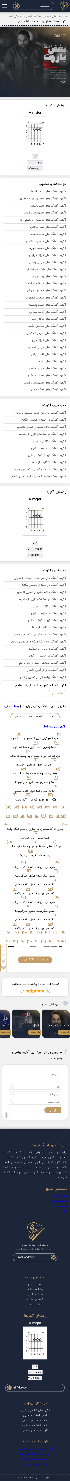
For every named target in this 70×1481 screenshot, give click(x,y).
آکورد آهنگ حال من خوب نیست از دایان (40, 413)
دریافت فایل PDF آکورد (35, 960)
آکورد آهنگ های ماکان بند (49, 319)
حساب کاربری (35, 1295)
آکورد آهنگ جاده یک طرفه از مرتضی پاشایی (38, 477)
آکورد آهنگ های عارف (52, 361)
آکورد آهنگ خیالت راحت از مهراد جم (42, 663)
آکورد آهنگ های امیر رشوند (48, 206)
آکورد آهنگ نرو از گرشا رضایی (47, 455)
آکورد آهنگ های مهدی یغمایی (46, 262)
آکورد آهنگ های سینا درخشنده (46, 283)
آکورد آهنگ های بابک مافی (48, 390)
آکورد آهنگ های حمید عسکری (46, 376)
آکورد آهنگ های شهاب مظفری (46, 298)
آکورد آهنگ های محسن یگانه (47, 326)
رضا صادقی (20, 16)
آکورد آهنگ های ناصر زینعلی (47, 354)
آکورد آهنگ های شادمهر (35, 1459)
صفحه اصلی (59, 16)
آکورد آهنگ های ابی (35, 1415)
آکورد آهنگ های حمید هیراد (47, 248)
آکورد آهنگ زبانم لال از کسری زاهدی (42, 677)
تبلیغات (62, 1211)
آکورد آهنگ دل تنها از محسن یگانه (43, 420)
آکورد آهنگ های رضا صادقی (48, 227)
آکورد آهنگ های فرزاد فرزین (47, 255)
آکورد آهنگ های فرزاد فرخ (49, 340)
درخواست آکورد (58, 1201)
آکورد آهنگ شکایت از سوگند (47, 462)
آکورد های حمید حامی (35, 1420)
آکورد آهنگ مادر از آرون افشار (46, 670)
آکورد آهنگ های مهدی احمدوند (46, 347)
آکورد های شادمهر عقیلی (35, 1410)
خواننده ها (39, 16)
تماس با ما (60, 1206)
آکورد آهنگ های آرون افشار (48, 192)
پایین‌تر (18, 716)
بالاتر (51, 716)
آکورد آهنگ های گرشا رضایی (47, 312)
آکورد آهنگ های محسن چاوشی (46, 291)
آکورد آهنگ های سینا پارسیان (46, 305)
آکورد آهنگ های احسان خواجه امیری (42, 199)
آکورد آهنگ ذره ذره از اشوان (47, 448)
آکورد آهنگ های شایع (35, 1425)
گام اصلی (35, 716)
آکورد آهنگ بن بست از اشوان (47, 656)
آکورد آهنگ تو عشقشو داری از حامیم (42, 434)
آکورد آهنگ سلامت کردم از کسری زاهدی (40, 469)
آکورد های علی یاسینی (35, 1431)
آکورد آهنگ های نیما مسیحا (47, 234)
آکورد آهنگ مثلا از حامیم (49, 441)
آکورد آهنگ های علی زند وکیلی (46, 333)
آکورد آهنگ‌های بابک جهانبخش (46, 269)
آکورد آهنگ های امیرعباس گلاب (45, 213)
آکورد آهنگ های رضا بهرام (49, 277)
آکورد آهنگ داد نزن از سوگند (47, 649)
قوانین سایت (35, 1300)
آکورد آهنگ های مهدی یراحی (47, 368)
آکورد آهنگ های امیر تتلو (35, 1454)
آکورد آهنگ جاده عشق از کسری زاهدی (41, 427)
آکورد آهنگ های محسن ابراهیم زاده (42, 220)
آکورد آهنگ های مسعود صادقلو (46, 241)
